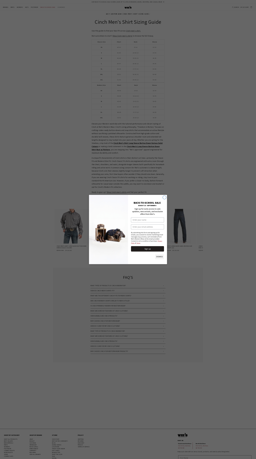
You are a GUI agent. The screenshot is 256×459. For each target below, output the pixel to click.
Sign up (147, 249)
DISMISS (159, 257)
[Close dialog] (164, 197)
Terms (138, 243)
